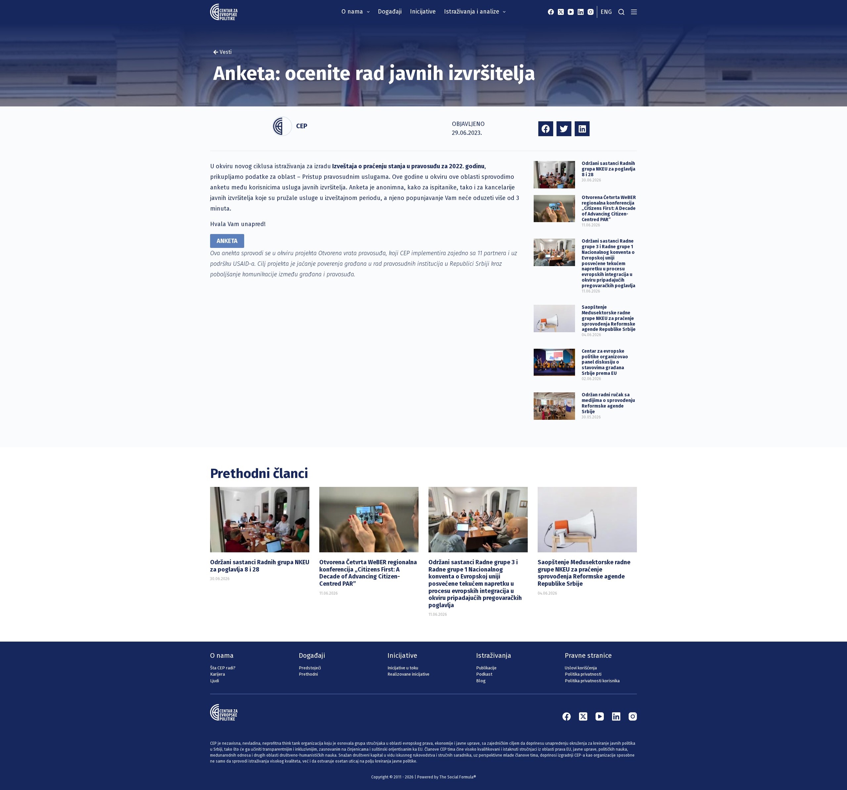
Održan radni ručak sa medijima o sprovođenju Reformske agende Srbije (608, 403)
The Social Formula (456, 777)
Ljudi (214, 680)
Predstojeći (310, 667)
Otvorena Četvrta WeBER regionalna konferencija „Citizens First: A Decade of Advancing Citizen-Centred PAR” (609, 208)
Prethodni (308, 674)
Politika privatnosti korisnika (592, 680)
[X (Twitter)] (561, 12)
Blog (481, 680)
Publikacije (486, 667)
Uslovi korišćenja (581, 667)
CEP (301, 126)
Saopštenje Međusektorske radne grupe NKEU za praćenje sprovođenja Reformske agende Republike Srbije (609, 318)
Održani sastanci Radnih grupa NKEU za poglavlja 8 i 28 (608, 169)
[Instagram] (591, 12)
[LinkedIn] (581, 12)
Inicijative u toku (402, 667)
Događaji (390, 11)
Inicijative (423, 11)
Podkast (484, 674)
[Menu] (634, 12)
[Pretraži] (621, 12)
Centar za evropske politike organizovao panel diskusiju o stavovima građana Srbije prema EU (605, 362)
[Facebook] (551, 12)
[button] (545, 128)
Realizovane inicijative (408, 674)
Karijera (217, 674)
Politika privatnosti (583, 674)
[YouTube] (571, 12)
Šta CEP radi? (223, 667)
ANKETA (227, 241)
